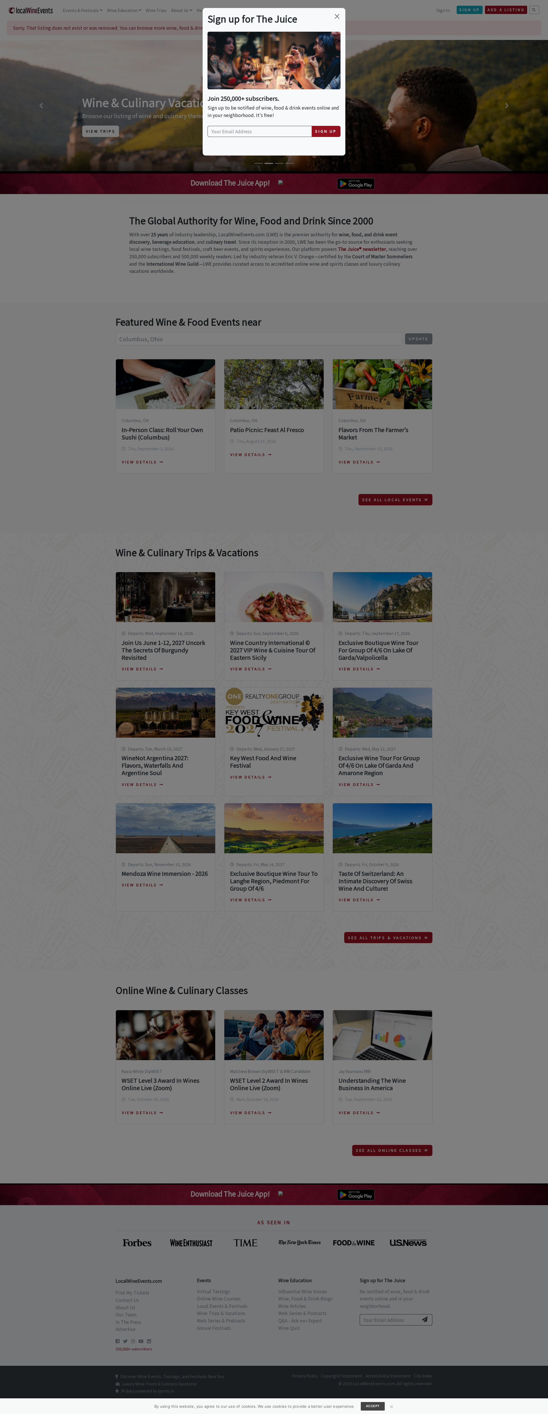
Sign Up (326, 131)
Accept (373, 1406)
